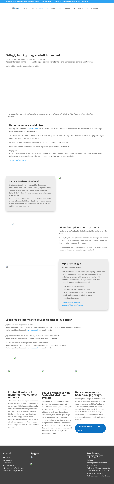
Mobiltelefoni (56, 8)
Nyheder (81, 8)
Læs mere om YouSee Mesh (88, 428)
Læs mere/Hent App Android (73, 305)
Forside (16, 8)
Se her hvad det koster (18, 160)
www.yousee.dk (32, 330)
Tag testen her (32, 129)
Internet (42, 8)
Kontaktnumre (92, 8)
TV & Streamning (28, 8)
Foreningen (68, 8)
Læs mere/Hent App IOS (71, 302)
